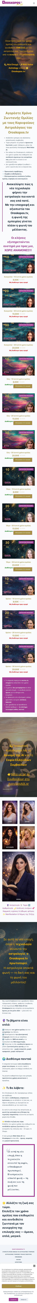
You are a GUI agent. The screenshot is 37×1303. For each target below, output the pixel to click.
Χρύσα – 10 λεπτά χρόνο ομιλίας (18, 599)
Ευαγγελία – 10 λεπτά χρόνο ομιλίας (18, 277)
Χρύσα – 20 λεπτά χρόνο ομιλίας (18, 633)
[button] (34, 1266)
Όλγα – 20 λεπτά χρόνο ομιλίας (18, 526)
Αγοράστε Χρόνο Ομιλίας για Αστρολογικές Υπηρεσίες (18, 1251)
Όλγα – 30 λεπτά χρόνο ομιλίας (18, 562)
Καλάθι (18, 1259)
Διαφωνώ (23, 1299)
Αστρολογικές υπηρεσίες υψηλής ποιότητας (18, 1254)
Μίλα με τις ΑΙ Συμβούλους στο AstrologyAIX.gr (18, 779)
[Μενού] (34, 3)
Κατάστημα (18, 1262)
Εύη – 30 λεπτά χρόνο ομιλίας (18, 453)
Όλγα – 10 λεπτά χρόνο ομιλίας (18, 489)
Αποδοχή (18, 1286)
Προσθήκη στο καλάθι (22, 386)
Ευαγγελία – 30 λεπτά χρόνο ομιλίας (18, 345)
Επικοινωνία (18, 1257)
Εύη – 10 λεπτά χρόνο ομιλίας (18, 379)
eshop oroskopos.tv (18, 1249)
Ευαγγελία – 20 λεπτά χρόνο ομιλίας (18, 311)
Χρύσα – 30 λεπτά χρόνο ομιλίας (18, 666)
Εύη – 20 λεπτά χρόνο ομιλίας (18, 416)
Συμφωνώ (13, 1299)
